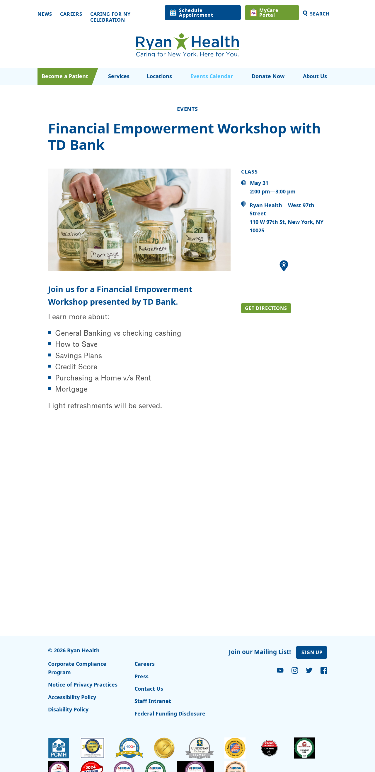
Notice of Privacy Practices (82, 684)
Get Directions (266, 308)
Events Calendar (211, 76)
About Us (315, 76)
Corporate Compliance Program (77, 668)
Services (118, 76)
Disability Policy (68, 709)
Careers (71, 14)
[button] (283, 266)
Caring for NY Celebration (110, 17)
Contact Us (148, 688)
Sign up (312, 652)
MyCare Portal (269, 12)
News (45, 14)
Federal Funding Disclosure (169, 713)
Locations (159, 76)
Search (320, 14)
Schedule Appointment (196, 12)
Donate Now (268, 76)
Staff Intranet (152, 700)
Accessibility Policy (72, 697)
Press (141, 676)
